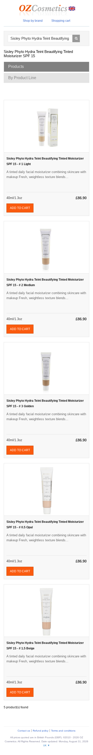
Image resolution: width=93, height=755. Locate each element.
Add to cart (20, 208)
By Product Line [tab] (22, 78)
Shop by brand (33, 20)
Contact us (24, 730)
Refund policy (40, 730)
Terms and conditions (63, 730)
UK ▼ (46, 745)
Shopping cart (60, 20)
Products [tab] (16, 66)
